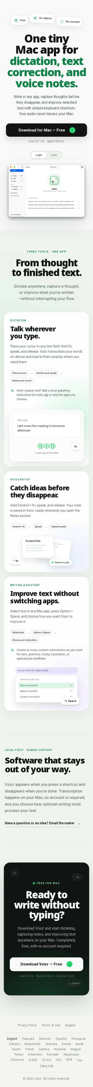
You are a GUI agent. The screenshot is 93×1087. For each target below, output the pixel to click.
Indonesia (35, 1054)
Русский (53, 1054)
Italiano (14, 1044)
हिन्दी (69, 1059)
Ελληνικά (17, 1059)
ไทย (79, 1060)
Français (28, 1038)
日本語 (33, 1060)
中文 (59, 1060)
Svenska (51, 1044)
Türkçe (18, 1054)
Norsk (80, 1044)
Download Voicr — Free (46, 964)
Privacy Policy (27, 1025)
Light (39, 155)
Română (60, 1049)
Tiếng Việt (46, 1066)
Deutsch (45, 1038)
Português (79, 1038)
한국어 (46, 1060)
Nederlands (33, 1044)
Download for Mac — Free (46, 130)
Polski (30, 1049)
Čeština (44, 1049)
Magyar (76, 1049)
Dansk (66, 1044)
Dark (54, 155)
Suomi (16, 1049)
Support (70, 1025)
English (12, 1038)
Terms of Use (51, 1025)
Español (61, 1038)
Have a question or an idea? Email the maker (43, 823)
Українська (71, 1054)
